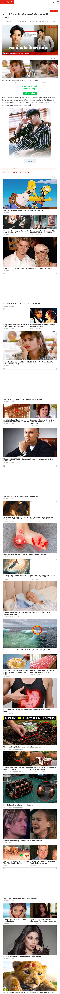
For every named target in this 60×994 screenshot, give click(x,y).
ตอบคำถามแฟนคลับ (48, 169)
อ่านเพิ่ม (30, 161)
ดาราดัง (28, 169)
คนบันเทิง (5, 169)
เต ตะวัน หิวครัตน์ (24, 172)
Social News (23, 21)
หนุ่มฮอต (14, 172)
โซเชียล (54, 11)
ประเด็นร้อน (41, 21)
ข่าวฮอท (35, 21)
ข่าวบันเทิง (30, 21)
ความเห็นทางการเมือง (17, 169)
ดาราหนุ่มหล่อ (36, 169)
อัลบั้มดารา (48, 21)
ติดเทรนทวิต (6, 172)
